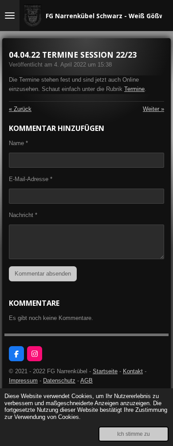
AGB (86, 380)
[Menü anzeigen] (10, 15)
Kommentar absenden (43, 273)
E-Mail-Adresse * (30, 179)
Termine (134, 89)
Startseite (105, 371)
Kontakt (133, 371)
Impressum (23, 380)
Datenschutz (59, 380)
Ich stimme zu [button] (133, 434)
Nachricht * (23, 215)
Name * (18, 143)
